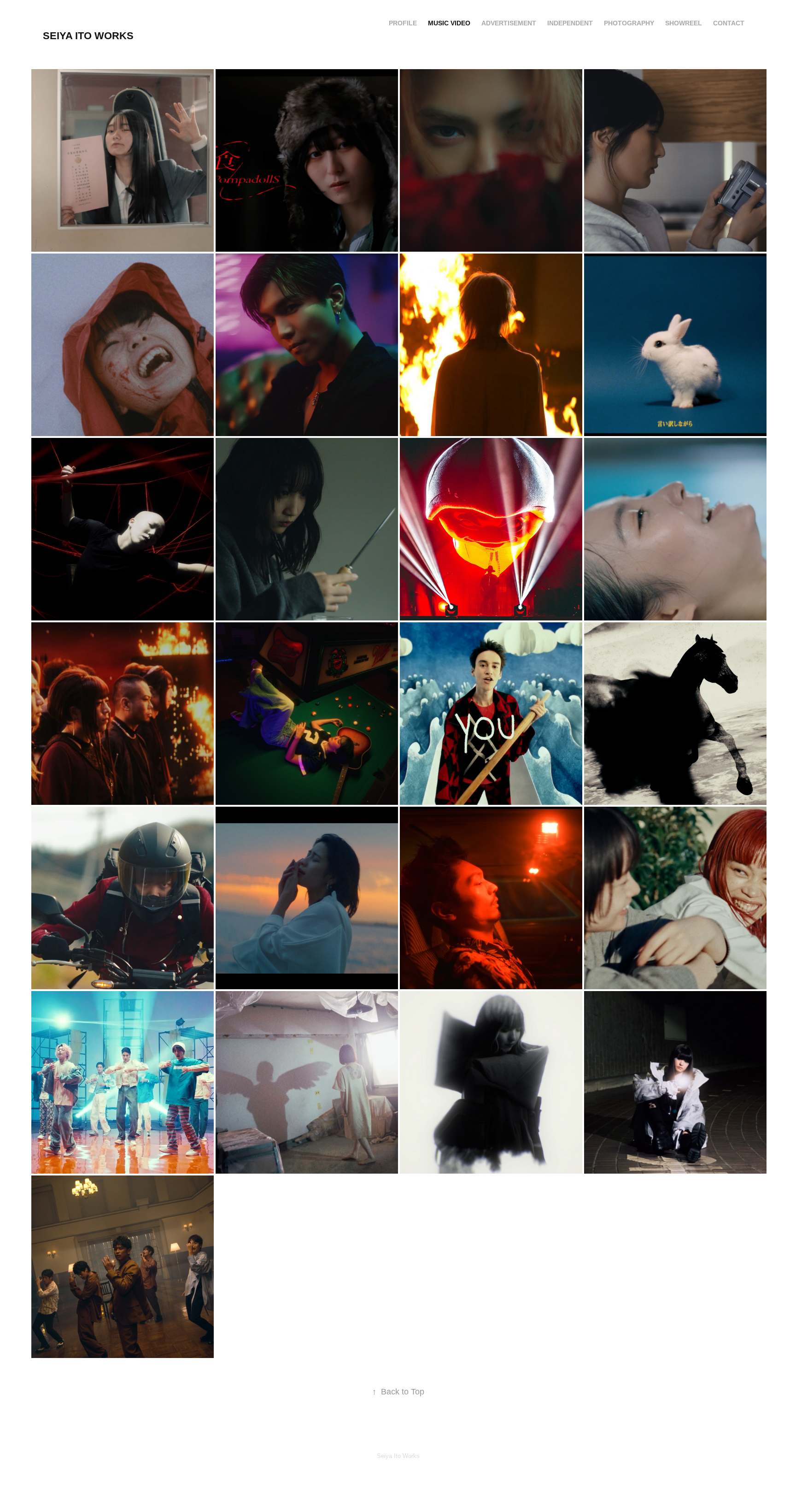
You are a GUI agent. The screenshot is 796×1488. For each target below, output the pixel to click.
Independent (570, 23)
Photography (629, 23)
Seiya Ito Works (88, 35)
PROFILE (403, 23)
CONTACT (728, 23)
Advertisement (508, 23)
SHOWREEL (683, 23)
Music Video (449, 23)
